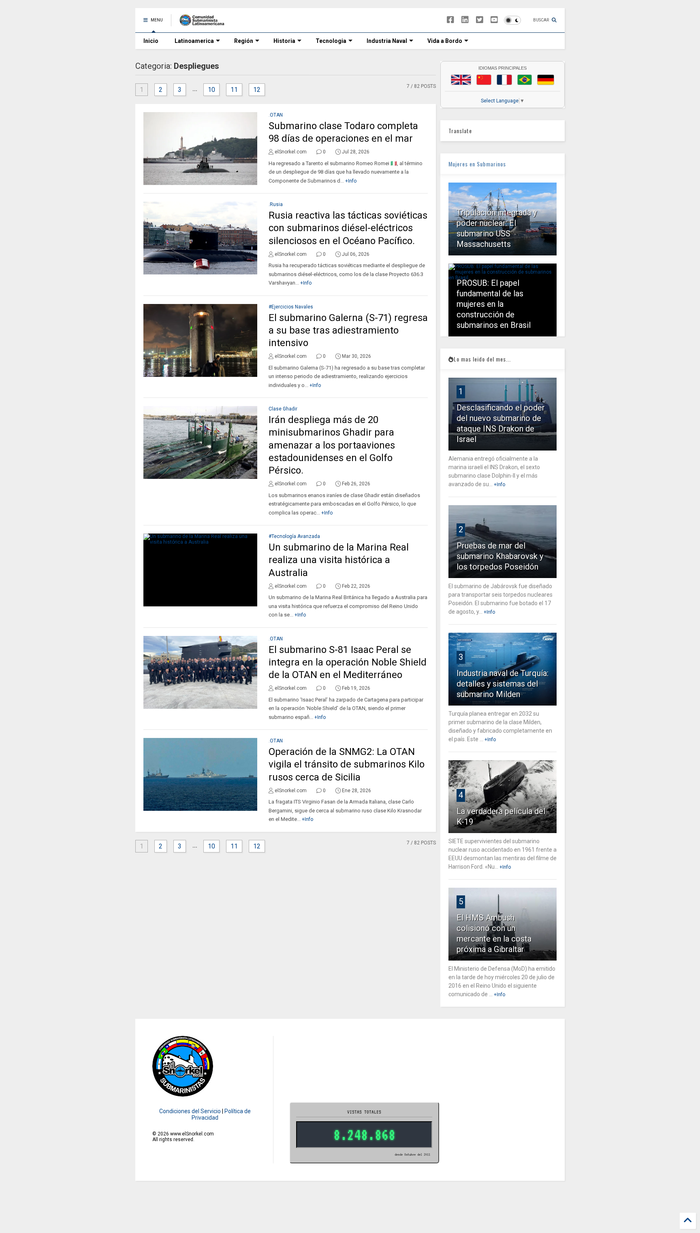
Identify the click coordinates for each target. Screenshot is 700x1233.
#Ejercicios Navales (291, 307)
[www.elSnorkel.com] (204, 23)
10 (211, 90)
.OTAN (276, 115)
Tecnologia (331, 41)
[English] (461, 79)
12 (256, 90)
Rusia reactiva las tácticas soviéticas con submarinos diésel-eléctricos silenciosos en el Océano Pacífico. (348, 228)
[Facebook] (450, 20)
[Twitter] (479, 20)
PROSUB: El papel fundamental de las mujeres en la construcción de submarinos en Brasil (494, 304)
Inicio (150, 41)
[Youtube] (494, 20)
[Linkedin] (465, 20)
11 (234, 90)
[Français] (504, 79)
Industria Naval (387, 41)
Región (243, 41)
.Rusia (276, 204)
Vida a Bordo (444, 41)
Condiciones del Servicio (190, 1111)
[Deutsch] (545, 79)
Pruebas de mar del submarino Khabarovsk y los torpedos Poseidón (500, 556)
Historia (284, 41)
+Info (350, 181)
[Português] (524, 79)
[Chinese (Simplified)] (484, 79)
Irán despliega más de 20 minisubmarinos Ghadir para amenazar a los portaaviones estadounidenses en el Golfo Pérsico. (332, 445)
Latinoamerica (194, 41)
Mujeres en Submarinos (477, 163)
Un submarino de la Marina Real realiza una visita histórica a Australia (339, 560)
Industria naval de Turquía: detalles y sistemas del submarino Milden (502, 683)
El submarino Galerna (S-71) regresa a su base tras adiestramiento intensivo (348, 330)
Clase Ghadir (283, 409)
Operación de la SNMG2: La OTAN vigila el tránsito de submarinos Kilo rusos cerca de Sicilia (347, 764)
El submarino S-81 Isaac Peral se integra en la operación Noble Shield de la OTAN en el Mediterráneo (348, 662)
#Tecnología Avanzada (294, 536)
